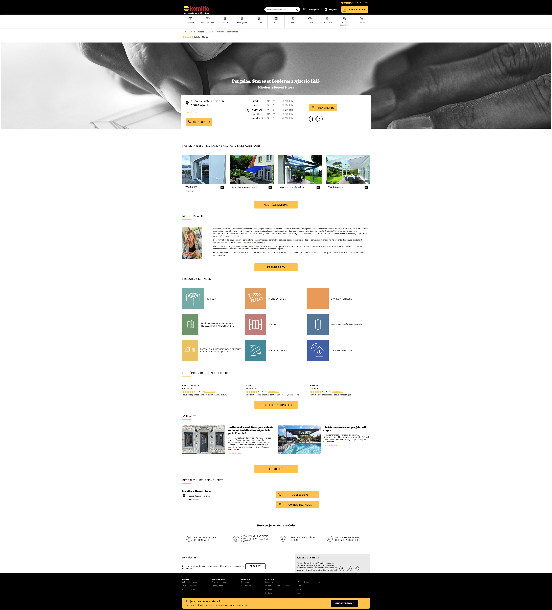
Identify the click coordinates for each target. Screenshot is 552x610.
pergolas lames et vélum (254, 242)
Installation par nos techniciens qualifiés (347, 538)
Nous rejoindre (219, 579)
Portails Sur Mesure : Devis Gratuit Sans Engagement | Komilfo (220, 350)
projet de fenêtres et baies (274, 240)
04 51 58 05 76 (201, 122)
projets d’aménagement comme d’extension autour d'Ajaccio (275, 233)
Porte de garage (278, 350)
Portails (268, 593)
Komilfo (185, 579)
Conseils (245, 579)
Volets (272, 324)
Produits (269, 579)
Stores (300, 589)
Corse (301, 252)
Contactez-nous (300, 504)
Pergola (211, 299)
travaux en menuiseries (251, 231)
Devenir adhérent (219, 582)
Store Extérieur (277, 299)
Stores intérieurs (341, 299)
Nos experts (246, 586)
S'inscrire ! (255, 566)
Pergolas (269, 589)
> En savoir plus (234, 453)
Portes (300, 586)
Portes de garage (305, 582)
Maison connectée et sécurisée (278, 586)
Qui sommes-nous (189, 582)
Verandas (301, 593)
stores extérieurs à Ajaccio (284, 252)
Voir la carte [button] (193, 112)
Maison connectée (341, 350)
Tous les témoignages (276, 405)
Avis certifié (209, 391)
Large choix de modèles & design (301, 538)
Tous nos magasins (190, 586)
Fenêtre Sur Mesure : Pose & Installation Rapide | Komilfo (217, 324)
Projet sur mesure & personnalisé (206, 538)
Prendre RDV (326, 107)
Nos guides (245, 582)
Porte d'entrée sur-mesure (347, 324)
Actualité (276, 469)
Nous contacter (188, 589)
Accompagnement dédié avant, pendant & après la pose (254, 538)
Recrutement (217, 586)
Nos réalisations (276, 204)
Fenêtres (269, 582)
